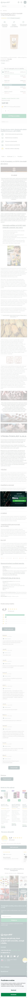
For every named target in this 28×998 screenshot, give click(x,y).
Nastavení (13, 990)
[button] (13, 501)
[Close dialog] (25, 492)
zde (23, 986)
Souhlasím (13, 994)
